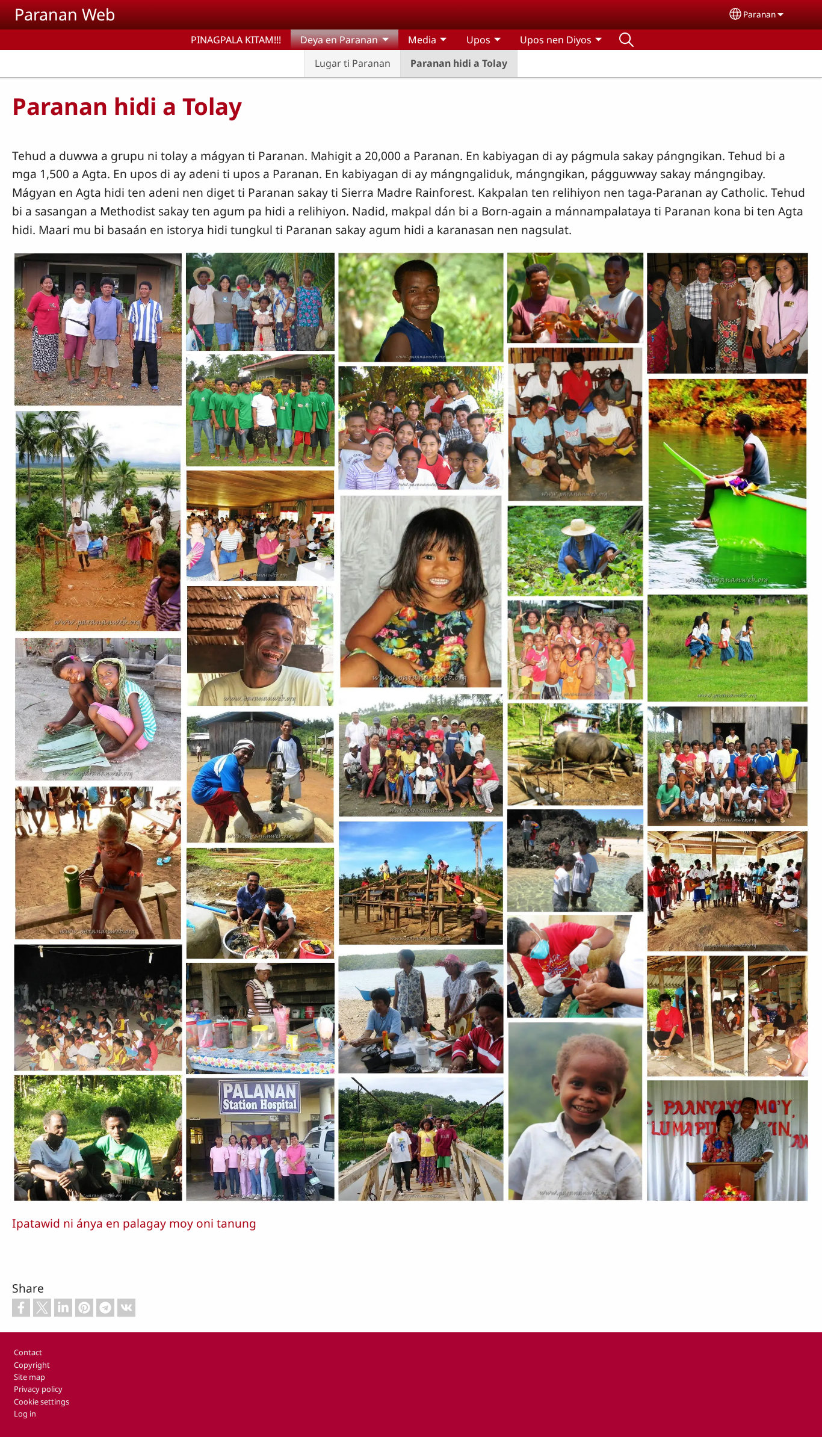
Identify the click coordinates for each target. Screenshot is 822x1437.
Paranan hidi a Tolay (458, 63)
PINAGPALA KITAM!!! (236, 39)
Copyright (32, 1364)
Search (626, 39)
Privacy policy (38, 1388)
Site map (29, 1376)
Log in (25, 1413)
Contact (28, 1352)
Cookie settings (41, 1401)
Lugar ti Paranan (353, 63)
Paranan (759, 14)
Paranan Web (65, 14)
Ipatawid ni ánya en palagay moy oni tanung (134, 1223)
